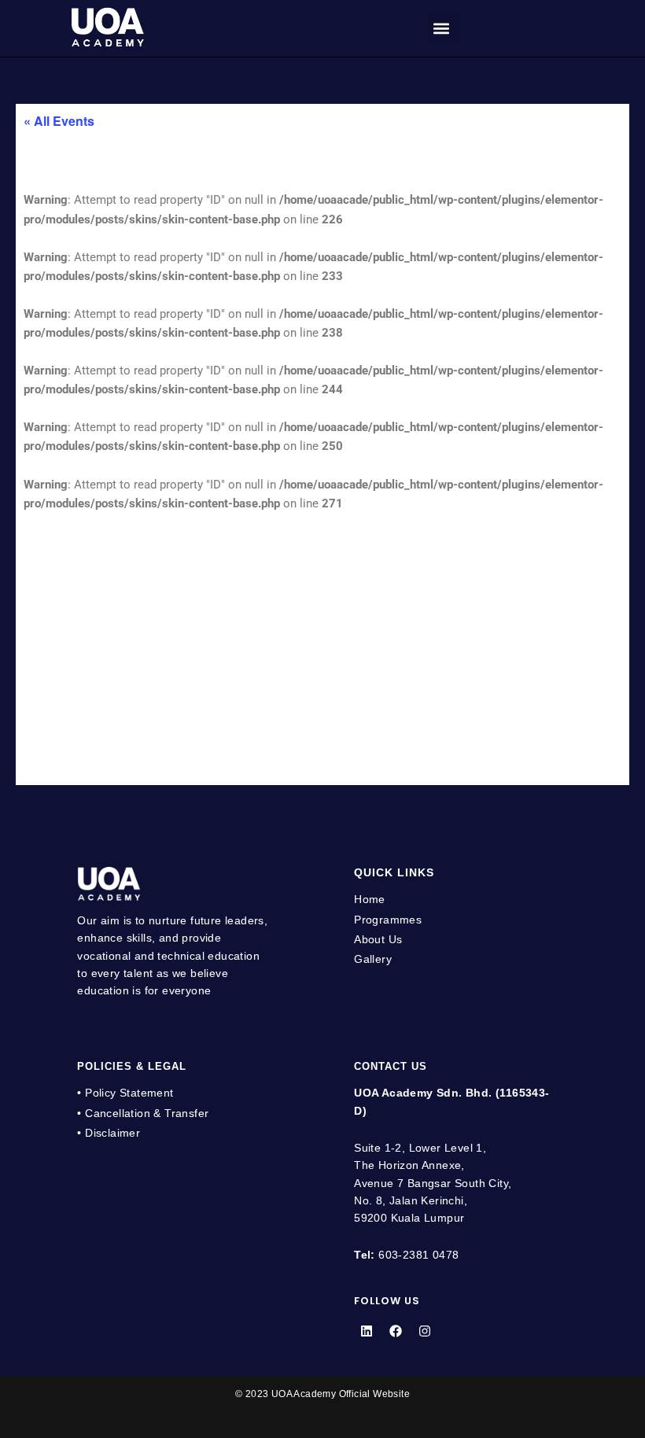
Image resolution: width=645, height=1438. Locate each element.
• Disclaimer (108, 1132)
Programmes (388, 919)
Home (369, 899)
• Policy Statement (125, 1092)
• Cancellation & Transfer (142, 1113)
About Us (378, 939)
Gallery (373, 959)
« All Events (59, 121)
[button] (441, 29)
